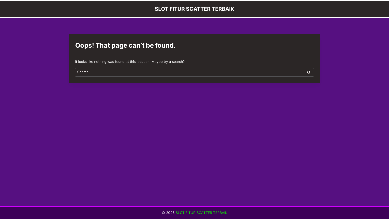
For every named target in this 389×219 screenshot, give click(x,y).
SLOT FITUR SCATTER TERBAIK (201, 213)
